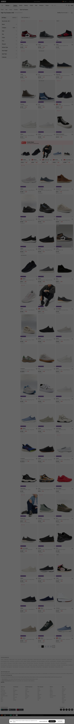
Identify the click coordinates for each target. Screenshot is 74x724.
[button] (37, 362)
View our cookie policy (43, 721)
